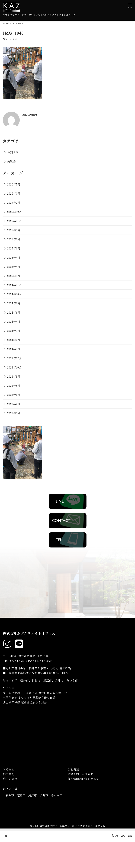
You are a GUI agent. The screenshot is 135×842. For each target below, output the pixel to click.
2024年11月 (14, 285)
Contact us (122, 835)
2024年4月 (13, 321)
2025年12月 (14, 212)
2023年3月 (13, 413)
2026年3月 (14, 193)
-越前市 (21, 795)
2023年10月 (14, 367)
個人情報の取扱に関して (83, 779)
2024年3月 (13, 331)
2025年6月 (14, 248)
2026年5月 (14, 184)
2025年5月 (13, 257)
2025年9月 (14, 230)
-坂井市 (43, 795)
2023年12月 (14, 358)
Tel (5, 835)
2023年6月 (14, 395)
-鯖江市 (32, 795)
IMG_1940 (18, 23)
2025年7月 (13, 239)
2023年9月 (14, 376)
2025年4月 (13, 267)
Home (6, 23)
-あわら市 (56, 795)
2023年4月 (13, 404)
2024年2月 (13, 340)
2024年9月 (14, 303)
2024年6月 (14, 312)
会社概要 (73, 769)
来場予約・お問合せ (81, 774)
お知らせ (13, 152)
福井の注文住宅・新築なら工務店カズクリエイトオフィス (72, 826)
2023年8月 (14, 385)
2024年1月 (13, 349)
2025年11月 (14, 221)
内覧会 (11, 161)
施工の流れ (10, 779)
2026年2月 (14, 202)
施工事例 (8, 774)
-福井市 (9, 795)
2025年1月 (13, 276)
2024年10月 (14, 294)
